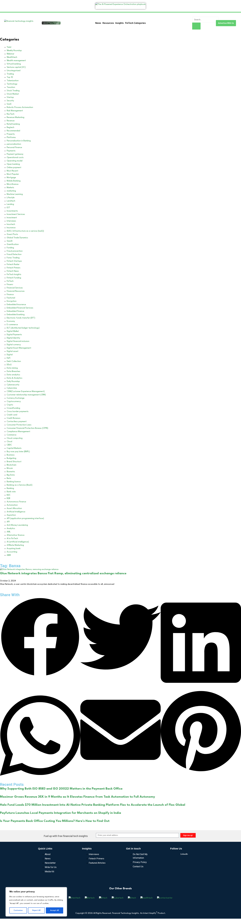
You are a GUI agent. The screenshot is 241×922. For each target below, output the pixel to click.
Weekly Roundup (14, 51)
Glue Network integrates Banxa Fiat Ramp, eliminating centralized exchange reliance (63, 573)
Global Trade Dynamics (17, 238)
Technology (12, 84)
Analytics (11, 528)
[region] (36, 901)
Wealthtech (12, 57)
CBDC (9, 445)
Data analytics (13, 375)
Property (11, 134)
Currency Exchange (15, 398)
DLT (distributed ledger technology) (23, 328)
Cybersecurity (13, 385)
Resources (108, 23)
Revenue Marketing (15, 117)
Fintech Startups (14, 261)
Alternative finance (15, 535)
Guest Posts (12, 234)
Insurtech (11, 224)
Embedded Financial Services (20, 308)
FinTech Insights (14, 274)
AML (9, 532)
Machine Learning (15, 194)
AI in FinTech (12, 539)
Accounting (12, 552)
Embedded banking (16, 315)
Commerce (11, 435)
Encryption (11, 301)
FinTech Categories (135, 23)
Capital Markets (14, 448)
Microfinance (12, 184)
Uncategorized (13, 71)
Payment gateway (15, 154)
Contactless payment (16, 422)
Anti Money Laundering (17, 525)
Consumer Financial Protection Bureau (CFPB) (27, 428)
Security (10, 101)
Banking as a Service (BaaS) (19, 485)
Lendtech (11, 201)
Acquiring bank (14, 549)
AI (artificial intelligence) (18, 542)
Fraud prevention (15, 251)
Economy (11, 321)
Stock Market (13, 94)
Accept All (54, 910)
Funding (10, 248)
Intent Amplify (150, 913)
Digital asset (12, 351)
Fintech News (13, 271)
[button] (40, 637)
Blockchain (11, 465)
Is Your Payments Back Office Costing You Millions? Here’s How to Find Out (54, 821)
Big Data (11, 475)
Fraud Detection (14, 254)
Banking (10, 488)
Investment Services (16, 214)
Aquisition (11, 515)
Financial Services (15, 288)
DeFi (8, 358)
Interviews (11, 221)
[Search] (196, 26)
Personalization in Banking (19, 141)
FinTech (10, 281)
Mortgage (11, 178)
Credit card (12, 415)
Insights (119, 23)
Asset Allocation (14, 508)
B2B (8, 498)
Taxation (11, 87)
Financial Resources (16, 291)
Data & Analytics (14, 378)
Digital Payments (14, 335)
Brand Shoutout (14, 462)
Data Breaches (13, 371)
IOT (8, 208)
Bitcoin (10, 468)
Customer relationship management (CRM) (26, 395)
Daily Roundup (13, 381)
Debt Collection (14, 361)
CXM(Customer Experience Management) (26, 391)
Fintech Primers (13, 268)
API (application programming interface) (25, 518)
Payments (11, 151)
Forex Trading (13, 258)
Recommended (13, 131)
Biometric (11, 472)
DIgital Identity (13, 338)
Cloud (9, 442)
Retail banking (13, 124)
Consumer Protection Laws (19, 425)
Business (11, 455)
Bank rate (11, 492)
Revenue (11, 121)
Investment (12, 218)
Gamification (13, 244)
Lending (10, 204)
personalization (14, 144)
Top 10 (10, 77)
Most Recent (12, 171)
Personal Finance (14, 147)
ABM (9, 555)
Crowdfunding (13, 408)
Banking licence (14, 482)
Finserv (10, 285)
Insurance (11, 228)
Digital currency (14, 345)
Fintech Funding (14, 278)
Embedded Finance (15, 311)
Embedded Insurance (16, 305)
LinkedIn (184, 854)
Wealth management (16, 61)
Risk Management (15, 111)
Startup (10, 97)
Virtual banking (14, 64)
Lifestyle (11, 198)
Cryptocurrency (14, 401)
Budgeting (11, 458)
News (98, 23)
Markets (10, 188)
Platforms (11, 137)
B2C (8, 495)
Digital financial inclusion (18, 341)
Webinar (10, 54)
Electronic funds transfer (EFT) (21, 318)
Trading (10, 74)
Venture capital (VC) (16, 67)
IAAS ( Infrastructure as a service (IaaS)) (25, 231)
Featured (11, 298)
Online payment (14, 168)
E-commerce (12, 325)
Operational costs (15, 158)
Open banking (13, 164)
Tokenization (13, 81)
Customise (18, 910)
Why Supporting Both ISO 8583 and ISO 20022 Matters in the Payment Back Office (61, 788)
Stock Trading (13, 91)
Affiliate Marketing (15, 545)
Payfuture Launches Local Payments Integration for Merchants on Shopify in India (60, 812)
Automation (12, 505)
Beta (9, 478)
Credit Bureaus (13, 418)
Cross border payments (17, 412)
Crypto (10, 405)
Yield (9, 47)
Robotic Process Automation (20, 107)
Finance (10, 295)
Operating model (14, 161)
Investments (12, 211)
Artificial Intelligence (16, 512)
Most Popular (13, 174)
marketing (11, 191)
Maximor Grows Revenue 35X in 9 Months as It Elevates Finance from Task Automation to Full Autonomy (77, 796)
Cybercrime (12, 388)
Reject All (36, 910)
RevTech (10, 114)
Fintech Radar (13, 264)
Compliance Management (18, 432)
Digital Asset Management (19, 348)
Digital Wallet (13, 331)
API (8, 522)
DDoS (9, 365)
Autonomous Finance (16, 502)
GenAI (9, 241)
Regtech (10, 127)
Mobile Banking (14, 181)
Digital (10, 355)
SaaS (9, 104)
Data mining (12, 368)
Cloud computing (14, 438)
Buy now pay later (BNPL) (18, 452)
